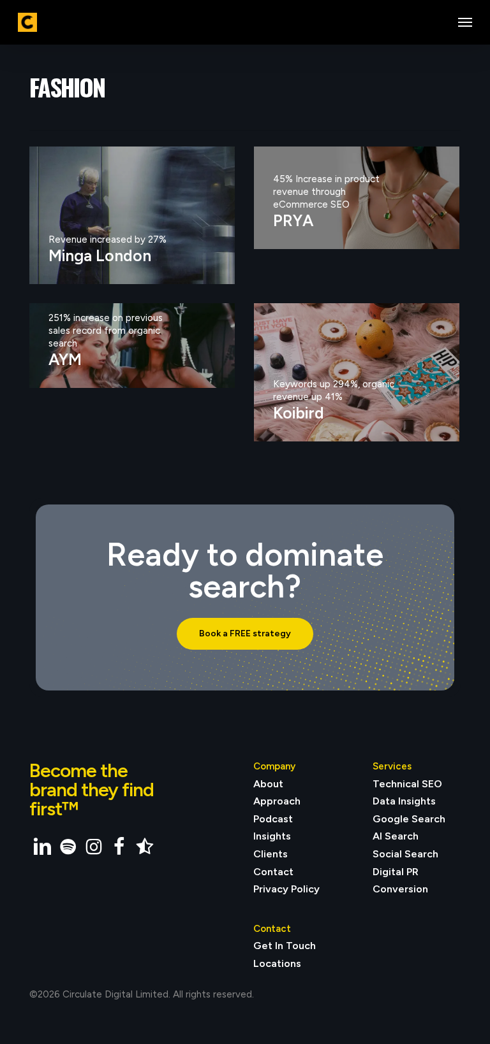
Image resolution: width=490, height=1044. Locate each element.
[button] (465, 22)
